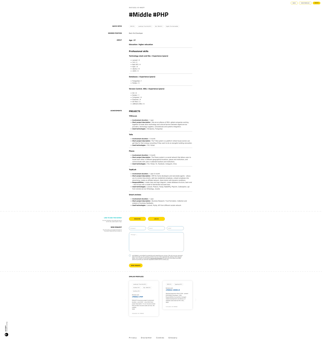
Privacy (133, 338)
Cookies (160, 338)
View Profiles (305, 3)
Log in (156, 219)
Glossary (172, 338)
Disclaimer (146, 338)
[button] (125, 300)
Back (294, 3)
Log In (316, 2)
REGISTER (137, 219)
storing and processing (156, 258)
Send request (136, 265)
